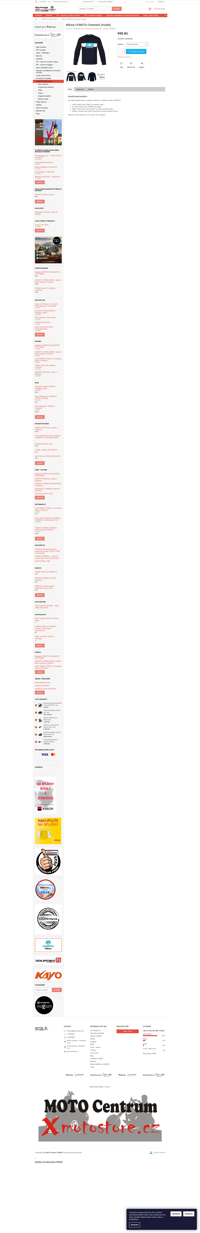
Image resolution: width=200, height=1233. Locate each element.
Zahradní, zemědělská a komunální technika (48, 71)
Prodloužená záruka (43, 322)
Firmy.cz (107, 1087)
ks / (127, 1031)
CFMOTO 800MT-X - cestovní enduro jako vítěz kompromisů (47, 557)
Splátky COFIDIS (96, 1036)
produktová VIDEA (96, 1058)
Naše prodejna (41, 47)
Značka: (109, 29)
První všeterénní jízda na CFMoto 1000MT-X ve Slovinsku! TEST (48, 437)
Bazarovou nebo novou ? (44, 195)
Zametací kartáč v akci (44, 444)
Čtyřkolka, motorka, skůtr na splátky (46, 213)
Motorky (39, 56)
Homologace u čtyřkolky (44, 172)
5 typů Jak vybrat (42, 225)
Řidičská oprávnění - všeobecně (47, 177)
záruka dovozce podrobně (45, 689)
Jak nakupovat (88, 2)
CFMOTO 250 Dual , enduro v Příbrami (46, 373)
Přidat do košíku (137, 51)
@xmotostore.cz (73, 1051)
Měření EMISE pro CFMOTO (46, 167)
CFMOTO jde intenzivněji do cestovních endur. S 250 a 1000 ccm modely (47, 551)
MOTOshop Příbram (97, 1087)
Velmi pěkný (147, 1034)
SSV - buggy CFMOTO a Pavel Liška (46, 619)
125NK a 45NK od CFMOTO (46, 450)
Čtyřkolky (39, 59)
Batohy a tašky (43, 99)
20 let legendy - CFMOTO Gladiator (45, 407)
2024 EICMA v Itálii (42, 561)
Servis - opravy (95, 1047)
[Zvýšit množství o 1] (125, 50)
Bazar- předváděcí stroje (44, 68)
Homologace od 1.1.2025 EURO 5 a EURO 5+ (48, 157)
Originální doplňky (44, 96)
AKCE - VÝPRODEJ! (42, 53)
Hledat (116, 9)
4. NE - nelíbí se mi (149, 1049)
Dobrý (145, 1044)
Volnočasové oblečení (46, 87)
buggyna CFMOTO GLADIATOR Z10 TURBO (47, 273)
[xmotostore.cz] (100, 1117)
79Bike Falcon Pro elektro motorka (45, 289)
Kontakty (93, 1042)
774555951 (71, 1034)
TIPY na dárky (41, 50)
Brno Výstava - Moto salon (45, 318)
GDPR (92, 1044)
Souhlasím (189, 1214)
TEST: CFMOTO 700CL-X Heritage (45, 637)
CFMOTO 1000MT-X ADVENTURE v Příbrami (48, 485)
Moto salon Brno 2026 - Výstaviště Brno (44, 328)
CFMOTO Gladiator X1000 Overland (45, 579)
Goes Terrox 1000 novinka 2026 (47, 456)
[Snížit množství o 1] (125, 52)
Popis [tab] (70, 89)
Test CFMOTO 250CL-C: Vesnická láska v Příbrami (48, 360)
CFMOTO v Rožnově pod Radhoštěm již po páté (44, 587)
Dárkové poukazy (42, 108)
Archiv (40, 182)
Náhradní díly (40, 111)
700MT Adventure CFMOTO (46, 572)
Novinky (93, 1061)
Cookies (93, 1050)
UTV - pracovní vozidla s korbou (47, 62)
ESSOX (92, 1039)
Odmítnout (176, 1214)
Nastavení (134, 1225)
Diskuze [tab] (91, 89)
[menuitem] (38, 15)
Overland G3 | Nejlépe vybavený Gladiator (47, 490)
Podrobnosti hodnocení (93, 29)
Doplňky (39, 105)
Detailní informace (124, 57)
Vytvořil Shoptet (159, 1152)
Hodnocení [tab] (80, 89)
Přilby (40, 90)
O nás (92, 1067)
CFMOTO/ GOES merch (44, 81)
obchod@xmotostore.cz (75, 1031)
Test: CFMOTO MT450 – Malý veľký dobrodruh (46, 607)
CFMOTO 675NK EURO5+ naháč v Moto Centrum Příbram (48, 281)
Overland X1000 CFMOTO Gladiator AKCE (45, 312)
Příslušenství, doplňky (43, 78)
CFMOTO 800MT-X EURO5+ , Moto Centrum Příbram (46, 529)
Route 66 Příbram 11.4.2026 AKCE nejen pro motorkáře (46, 305)
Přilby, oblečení (41, 102)
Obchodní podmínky (105, 2)
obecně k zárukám (42, 686)
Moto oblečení (43, 84)
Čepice (40, 93)
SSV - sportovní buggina (44, 65)
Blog (91, 1056)
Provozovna (94, 1053)
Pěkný (145, 1039)
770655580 (71, 1037)
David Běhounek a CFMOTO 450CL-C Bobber (46, 397)
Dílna (38, 114)
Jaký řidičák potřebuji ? (44, 162)
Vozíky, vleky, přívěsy (43, 75)
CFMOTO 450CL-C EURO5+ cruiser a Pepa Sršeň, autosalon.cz (46, 628)
